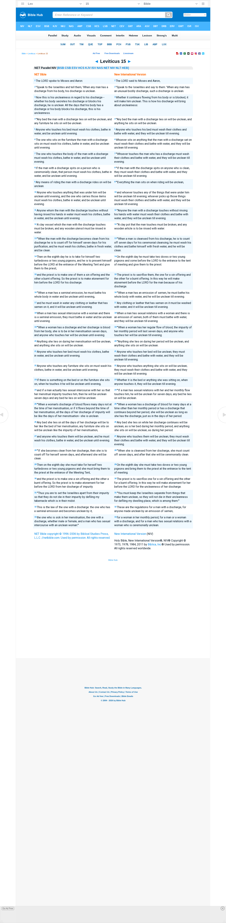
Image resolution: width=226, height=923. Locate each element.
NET (106, 67)
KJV (88, 67)
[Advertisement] (113, 632)
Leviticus (31, 53)
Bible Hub (113, 560)
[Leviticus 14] (4, 422)
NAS (100, 67)
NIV (112, 67)
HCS (81, 67)
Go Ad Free (7, 908)
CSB (68, 67)
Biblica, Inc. (155, 544)
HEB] (125, 67)
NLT (118, 67)
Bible (24, 53)
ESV (75, 67)
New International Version (130, 534)
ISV (93, 67)
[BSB (60, 67)
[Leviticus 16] (221, 422)
